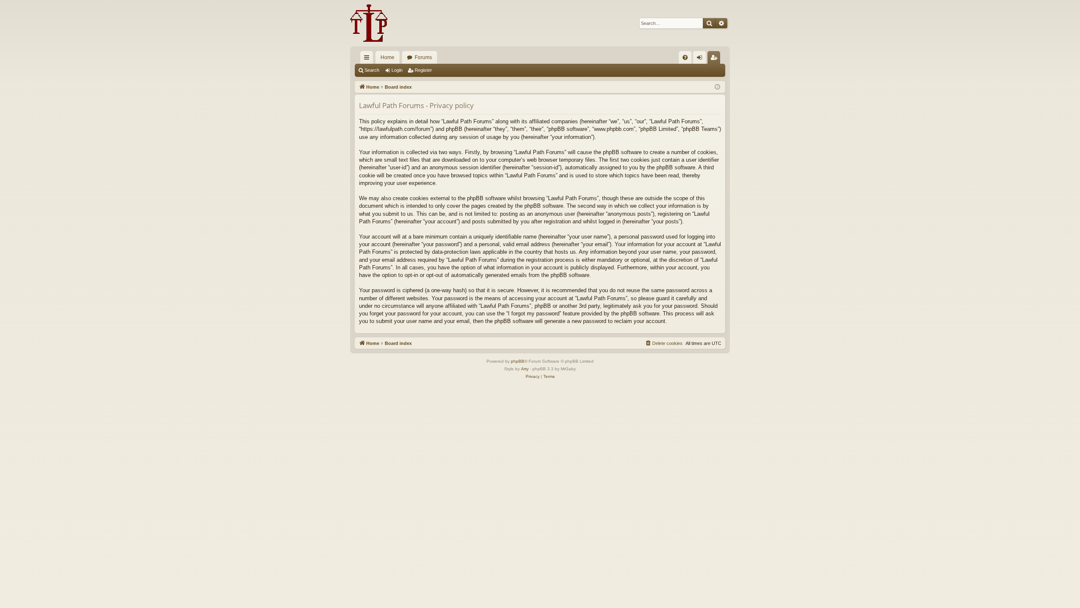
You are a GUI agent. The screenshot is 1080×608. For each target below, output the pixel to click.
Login (397, 70)
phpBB (517, 361)
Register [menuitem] (715, 59)
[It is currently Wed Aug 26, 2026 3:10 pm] (717, 87)
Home (387, 57)
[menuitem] (685, 57)
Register (423, 70)
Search (371, 70)
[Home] (369, 23)
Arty (525, 368)
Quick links (368, 59)
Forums (423, 57)
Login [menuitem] (701, 59)
